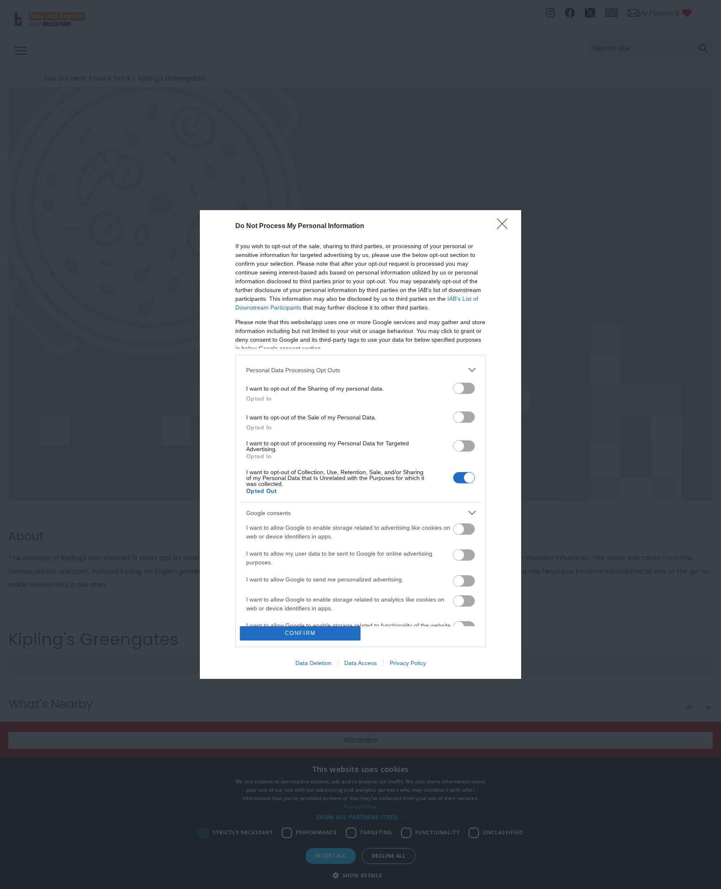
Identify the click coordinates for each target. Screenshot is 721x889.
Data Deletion (313, 663)
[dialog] (360, 444)
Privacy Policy (408, 663)
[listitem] (360, 370)
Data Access (360, 663)
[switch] (464, 388)
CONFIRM (300, 633)
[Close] (505, 226)
